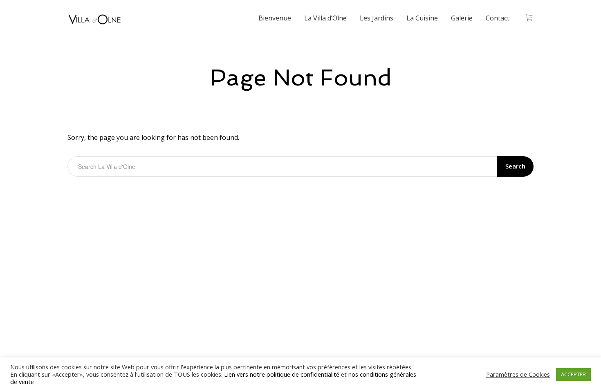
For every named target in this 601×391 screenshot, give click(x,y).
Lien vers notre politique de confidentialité (281, 374)
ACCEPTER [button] (573, 374)
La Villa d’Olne (325, 17)
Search (515, 166)
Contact (497, 17)
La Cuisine (422, 17)
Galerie (462, 17)
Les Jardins (376, 17)
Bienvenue (274, 17)
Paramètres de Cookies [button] (518, 374)
